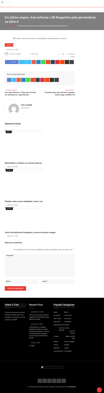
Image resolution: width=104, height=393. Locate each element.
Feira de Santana (61, 329)
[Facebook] (9, 80)
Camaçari (57, 315)
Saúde (66, 348)
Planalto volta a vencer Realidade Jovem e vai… (24, 201)
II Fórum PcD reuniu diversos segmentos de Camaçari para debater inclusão (39, 317)
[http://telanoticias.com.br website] (23, 54)
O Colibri (32, 346)
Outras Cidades (69, 342)
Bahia (55, 312)
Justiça (66, 328)
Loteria (56, 336)
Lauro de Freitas (72, 332)
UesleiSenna (72, 387)
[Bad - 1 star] (5, 249)
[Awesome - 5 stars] (11, 249)
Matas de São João (70, 337)
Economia (67, 318)
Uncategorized (58, 351)
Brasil (66, 312)
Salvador (56, 348)
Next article (69, 90)
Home (8, 26)
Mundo (56, 342)
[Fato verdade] (25, 54)
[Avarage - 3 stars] (8, 249)
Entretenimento (59, 325)
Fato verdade (26, 105)
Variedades (68, 351)
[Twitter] (14, 80)
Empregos (67, 322)
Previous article (11, 90)
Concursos (68, 315)
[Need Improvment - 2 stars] (6, 249)
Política (66, 345)
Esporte (13, 26)
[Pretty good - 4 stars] (10, 249)
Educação (57, 322)
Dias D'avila (57, 318)
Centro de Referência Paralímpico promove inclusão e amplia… (31, 232)
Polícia (56, 345)
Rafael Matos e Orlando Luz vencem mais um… (24, 163)
